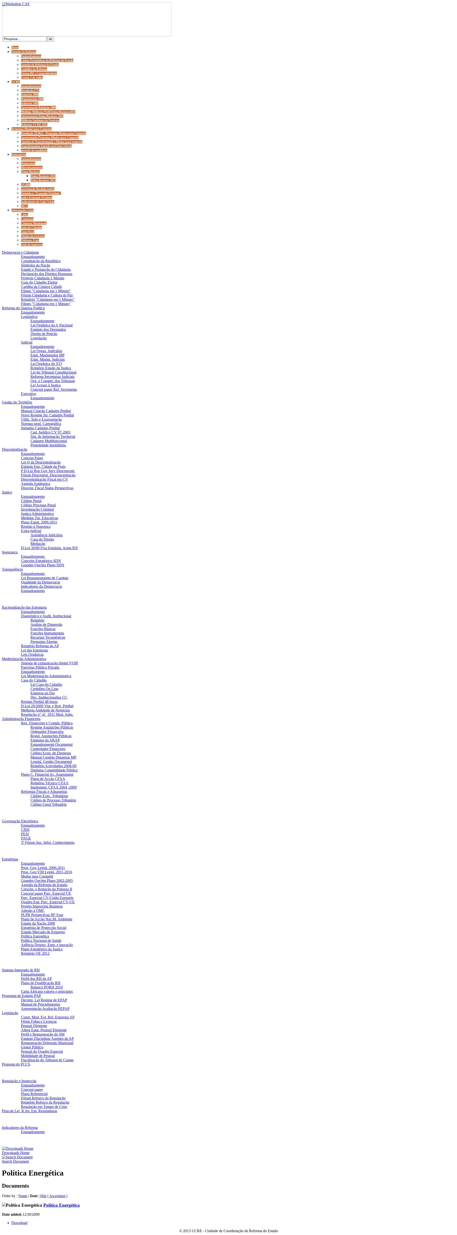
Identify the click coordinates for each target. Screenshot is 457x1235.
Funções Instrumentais (47, 633)
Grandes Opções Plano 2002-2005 (47, 881)
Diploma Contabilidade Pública (54, 770)
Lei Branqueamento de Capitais (44, 578)
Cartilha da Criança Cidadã (41, 287)
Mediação (37, 544)
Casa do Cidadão (34, 680)
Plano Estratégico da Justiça (42, 949)
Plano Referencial (34, 1094)
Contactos (27, 219)
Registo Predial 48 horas (39, 702)
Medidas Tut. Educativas (39, 518)
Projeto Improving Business (42, 906)
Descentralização (14, 449)
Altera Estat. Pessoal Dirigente (44, 1030)
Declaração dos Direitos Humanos (46, 274)
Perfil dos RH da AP (36, 979)
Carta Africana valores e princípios (47, 991)
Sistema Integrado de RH (21, 970)
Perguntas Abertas (44, 642)
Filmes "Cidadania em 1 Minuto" (46, 291)
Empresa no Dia (42, 693)
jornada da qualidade (34, 150)
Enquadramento (31, 56)
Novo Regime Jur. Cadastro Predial (47, 415)
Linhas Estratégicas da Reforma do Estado (47, 60)
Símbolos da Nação (35, 265)
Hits (43, 1196)
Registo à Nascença (35, 526)
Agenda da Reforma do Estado (40, 64)
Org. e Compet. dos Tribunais (52, 381)
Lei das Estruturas (34, 650)
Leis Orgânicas (32, 654)
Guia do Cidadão (31, 227)
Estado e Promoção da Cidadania (46, 269)
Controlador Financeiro (47, 749)
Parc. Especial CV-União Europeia (47, 898)
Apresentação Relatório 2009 (38, 107)
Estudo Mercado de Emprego (43, 932)
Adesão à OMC (33, 911)
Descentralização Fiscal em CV (44, 479)
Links (24, 214)
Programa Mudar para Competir (31, 129)
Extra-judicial (31, 531)
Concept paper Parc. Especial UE (46, 893)
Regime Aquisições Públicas (51, 727)
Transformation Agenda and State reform (46, 146)
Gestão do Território (17, 402)
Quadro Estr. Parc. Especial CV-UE (48, 902)
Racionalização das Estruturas (24, 607)
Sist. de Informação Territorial (52, 437)
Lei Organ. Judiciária (46, 351)
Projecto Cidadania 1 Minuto (42, 278)
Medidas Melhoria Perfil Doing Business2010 (48, 112)
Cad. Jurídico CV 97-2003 (50, 432)
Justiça (7, 492)
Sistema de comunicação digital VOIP (49, 663)
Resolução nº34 (30, 90)
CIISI (25, 830)
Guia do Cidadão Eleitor (39, 282)
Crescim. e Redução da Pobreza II (46, 889)
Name (22, 1196)
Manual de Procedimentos (40, 1004)
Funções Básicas (42, 629)
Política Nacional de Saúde (41, 941)
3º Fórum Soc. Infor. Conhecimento (48, 842)
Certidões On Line (44, 689)
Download (19, 1223)
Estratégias (10, 859)
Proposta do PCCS (16, 1064)
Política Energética (35, 936)
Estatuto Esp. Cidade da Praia (43, 466)
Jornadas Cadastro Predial (40, 428)
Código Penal (31, 501)
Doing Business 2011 (42, 176)
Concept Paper (32, 458)
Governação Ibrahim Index (37, 189)
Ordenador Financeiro (47, 732)
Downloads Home (16, 1153)
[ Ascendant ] (57, 1196)
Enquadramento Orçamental (51, 744)
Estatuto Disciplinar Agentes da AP (47, 1039)
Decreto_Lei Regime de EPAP (44, 1000)
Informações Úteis (22, 210)
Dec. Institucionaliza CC (48, 697)
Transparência (12, 569)
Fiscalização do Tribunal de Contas (47, 1060)
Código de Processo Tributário (53, 800)
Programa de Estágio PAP (21, 996)
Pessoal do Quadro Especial (42, 1051)
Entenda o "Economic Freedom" (41, 193)
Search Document (15, 1161)
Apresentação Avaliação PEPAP (45, 1009)
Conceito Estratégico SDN (41, 561)
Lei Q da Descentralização (41, 462)
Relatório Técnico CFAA (49, 783)
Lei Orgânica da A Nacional (51, 325)
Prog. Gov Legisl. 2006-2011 (43, 868)
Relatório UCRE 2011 (34, 124)
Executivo (28, 394)
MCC (24, 206)
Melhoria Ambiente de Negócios (40, 120)
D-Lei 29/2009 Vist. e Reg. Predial (47, 706)
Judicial (26, 342)
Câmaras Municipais (33, 223)
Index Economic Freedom (36, 197)
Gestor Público (32, 1047)
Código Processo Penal (38, 505)
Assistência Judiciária (46, 535)
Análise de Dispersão (46, 624)
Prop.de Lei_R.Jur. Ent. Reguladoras (29, 1111)
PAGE (26, 838)
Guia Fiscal (28, 231)
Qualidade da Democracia (40, 582)
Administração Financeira (21, 719)
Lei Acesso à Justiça (45, 385)
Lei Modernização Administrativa (46, 676)
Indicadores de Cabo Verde (37, 201)
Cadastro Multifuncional (48, 441)
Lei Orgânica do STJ (46, 364)
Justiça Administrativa (37, 514)
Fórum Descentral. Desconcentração (48, 475)
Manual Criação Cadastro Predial (46, 411)
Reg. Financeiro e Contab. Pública (47, 723)
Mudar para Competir (37, 876)
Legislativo (29, 317)
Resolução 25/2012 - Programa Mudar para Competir (53, 133)
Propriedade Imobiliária (48, 445)
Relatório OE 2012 (35, 953)
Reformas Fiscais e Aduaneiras (44, 792)
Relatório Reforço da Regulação (45, 1102)
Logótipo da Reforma (34, 69)
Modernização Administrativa (24, 659)
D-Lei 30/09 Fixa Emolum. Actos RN (49, 548)
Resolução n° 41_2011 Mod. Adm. (47, 714)
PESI (25, 834)
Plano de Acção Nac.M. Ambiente (46, 919)
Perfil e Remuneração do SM (43, 1034)
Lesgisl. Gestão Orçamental (51, 762)
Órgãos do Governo (33, 236)
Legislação (38, 338)
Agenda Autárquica (35, 484)
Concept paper (32, 1089)
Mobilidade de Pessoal (38, 1056)
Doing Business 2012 (43, 180)
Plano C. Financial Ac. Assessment (47, 774)
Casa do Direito (42, 539)
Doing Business (30, 171)
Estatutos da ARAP (45, 740)
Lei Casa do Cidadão (46, 684)
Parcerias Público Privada (40, 667)
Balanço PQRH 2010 (46, 987)
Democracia (28, 163)
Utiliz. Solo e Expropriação (41, 419)
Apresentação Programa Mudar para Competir (50, 137)
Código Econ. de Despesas (50, 753)
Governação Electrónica (20, 821)
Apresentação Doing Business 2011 (42, 116)
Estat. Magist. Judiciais (47, 359)
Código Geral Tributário (48, 804)
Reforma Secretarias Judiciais (52, 377)
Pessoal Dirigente (34, 1026)
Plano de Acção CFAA (47, 779)
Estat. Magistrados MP (47, 355)
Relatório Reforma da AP (40, 646)
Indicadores (18, 154)
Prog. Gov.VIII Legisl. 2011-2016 (46, 872)
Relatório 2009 (30, 103)
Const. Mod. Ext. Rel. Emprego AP (48, 1017)
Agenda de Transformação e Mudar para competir (51, 141)
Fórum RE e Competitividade (39, 73)
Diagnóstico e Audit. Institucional (46, 616)
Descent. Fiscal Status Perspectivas (47, 488)
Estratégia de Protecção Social (43, 928)
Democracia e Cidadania (20, 252)
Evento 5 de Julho (32, 77)
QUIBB (25, 184)
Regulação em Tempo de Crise (44, 1107)
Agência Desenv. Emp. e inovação (47, 945)
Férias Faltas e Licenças (39, 1021)
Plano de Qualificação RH (40, 983)
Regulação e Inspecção (19, 1081)
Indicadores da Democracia (41, 586)
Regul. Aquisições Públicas (50, 736)
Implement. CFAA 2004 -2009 (53, 787)
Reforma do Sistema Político (23, 308)
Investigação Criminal (37, 509)
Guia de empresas (32, 244)
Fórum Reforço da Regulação (43, 1098)
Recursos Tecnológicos (47, 637)
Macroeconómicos (32, 167)
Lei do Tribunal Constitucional (53, 372)
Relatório (37, 620)
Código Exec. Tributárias (49, 796)
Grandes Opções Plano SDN (42, 565)
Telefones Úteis (30, 240)
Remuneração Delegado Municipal (47, 1043)
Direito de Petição (43, 334)
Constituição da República (40, 261)
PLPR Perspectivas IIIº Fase (42, 915)
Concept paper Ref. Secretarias (53, 389)
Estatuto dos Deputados (48, 329)
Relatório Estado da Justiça (50, 368)
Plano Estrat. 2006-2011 (39, 522)
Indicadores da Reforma (20, 1128)
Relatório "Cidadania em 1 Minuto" (48, 299)
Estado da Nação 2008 (38, 923)
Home (15, 47)
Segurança (10, 552)
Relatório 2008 (30, 94)
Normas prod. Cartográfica (41, 424)
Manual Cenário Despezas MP (53, 757)
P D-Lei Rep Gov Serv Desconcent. (48, 471)
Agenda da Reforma (23, 52)
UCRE (15, 82)
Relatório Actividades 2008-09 (53, 766)
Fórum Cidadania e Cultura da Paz (47, 295)
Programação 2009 (32, 99)
